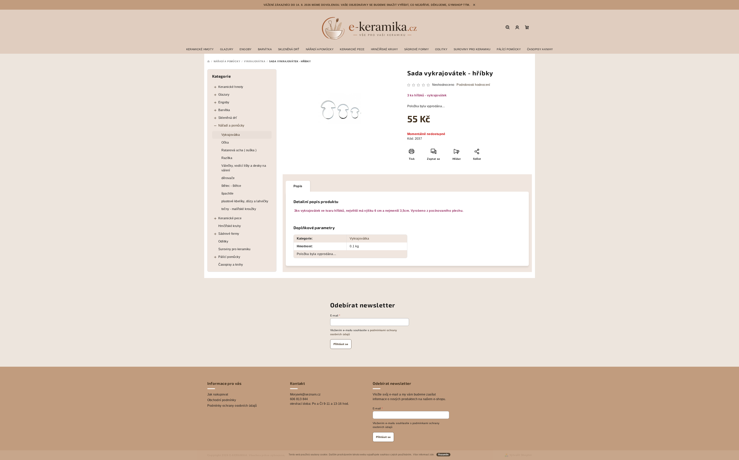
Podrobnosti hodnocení (473, 84)
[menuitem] (200, 49)
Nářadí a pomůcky (231, 125)
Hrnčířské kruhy (229, 226)
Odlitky (223, 241)
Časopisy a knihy (230, 264)
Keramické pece (230, 218)
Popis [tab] (297, 186)
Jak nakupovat (217, 394)
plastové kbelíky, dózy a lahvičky (244, 201)
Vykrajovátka (230, 134)
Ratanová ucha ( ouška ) (239, 150)
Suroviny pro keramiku (234, 249)
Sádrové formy (228, 233)
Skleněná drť (227, 117)
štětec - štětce (231, 185)
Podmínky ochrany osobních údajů (232, 405)
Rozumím (443, 454)
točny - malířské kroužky (238, 209)
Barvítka (224, 110)
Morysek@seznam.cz (305, 394)
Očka (225, 142)
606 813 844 (299, 399)
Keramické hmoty (230, 86)
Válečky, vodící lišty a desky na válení (243, 168)
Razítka (226, 158)
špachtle (227, 193)
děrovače (228, 178)
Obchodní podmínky (221, 400)
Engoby (223, 102)
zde (432, 454)
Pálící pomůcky (229, 256)
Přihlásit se (340, 344)
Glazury (224, 94)
